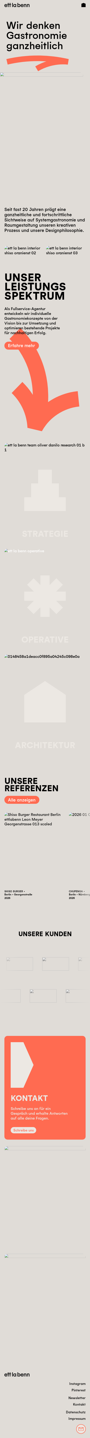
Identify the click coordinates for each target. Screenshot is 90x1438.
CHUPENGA (76, 891)
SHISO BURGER (13, 891)
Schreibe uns (23, 1130)
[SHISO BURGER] (34, 850)
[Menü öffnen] (83, 5)
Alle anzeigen (22, 799)
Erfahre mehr (21, 345)
